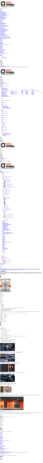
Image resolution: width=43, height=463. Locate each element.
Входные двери (12, 269)
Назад (3, 174)
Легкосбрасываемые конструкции (7, 181)
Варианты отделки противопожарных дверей (4, 440)
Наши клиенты (1, 438)
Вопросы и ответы (2, 442)
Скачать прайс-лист (2, 82)
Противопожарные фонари (22, 269)
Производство (4, 222)
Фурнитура (5, 212)
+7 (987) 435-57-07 (2, 53)
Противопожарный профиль (4, 269)
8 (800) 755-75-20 (2, 52)
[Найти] (0, 9)
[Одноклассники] (1, 271)
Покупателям (4, 247)
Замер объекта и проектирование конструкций (5, 351)
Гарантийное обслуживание (3, 382)
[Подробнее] (0, 353)
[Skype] (5, 271)
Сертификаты (1, 441)
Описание (2, 305)
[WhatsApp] (4, 271)
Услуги (1, 433)
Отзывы (1, 437)
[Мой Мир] (2, 271)
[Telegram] (6, 271)
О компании (1, 434)
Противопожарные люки (34, 269)
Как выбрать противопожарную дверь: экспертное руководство (6, 411)
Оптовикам (1, 447)
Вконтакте (2, 265)
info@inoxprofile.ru (2, 264)
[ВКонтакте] (0, 271)
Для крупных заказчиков (2, 446)
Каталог (1, 432)
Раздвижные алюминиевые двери (28, 269)
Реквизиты (1, 443)
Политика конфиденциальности (3, 453)
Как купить (2, 306)
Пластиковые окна (9, 269)
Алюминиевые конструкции (6, 198)
